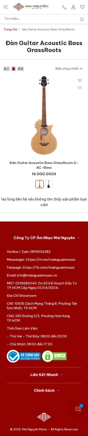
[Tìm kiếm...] (81, 19)
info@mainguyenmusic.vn (37, 275)
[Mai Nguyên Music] (31, 7)
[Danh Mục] (5, 7)
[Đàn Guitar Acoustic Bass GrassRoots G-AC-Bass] (44, 115)
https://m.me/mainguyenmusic (51, 259)
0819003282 (40, 251)
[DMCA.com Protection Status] (54, 356)
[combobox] (45, 18)
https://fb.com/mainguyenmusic (48, 267)
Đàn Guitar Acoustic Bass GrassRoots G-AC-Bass (44, 165)
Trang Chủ (10, 29)
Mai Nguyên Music (34, 429)
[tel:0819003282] (64, 7)
